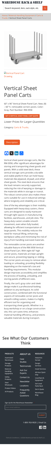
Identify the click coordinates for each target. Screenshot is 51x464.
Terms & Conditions (12, 438)
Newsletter (25, 381)
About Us (25, 354)
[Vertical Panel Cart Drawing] (14, 75)
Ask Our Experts (23, 371)
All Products (9, 392)
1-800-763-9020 (29, 422)
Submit (42, 415)
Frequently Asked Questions (25, 392)
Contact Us (25, 377)
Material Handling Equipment (22, 15)
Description (12, 142)
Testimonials (25, 366)
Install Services (40, 369)
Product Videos (10, 388)
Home (4, 15)
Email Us (42, 422)
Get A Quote (39, 389)
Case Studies (23, 360)
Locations (24, 385)
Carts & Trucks (21, 127)
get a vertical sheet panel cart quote (21, 116)
